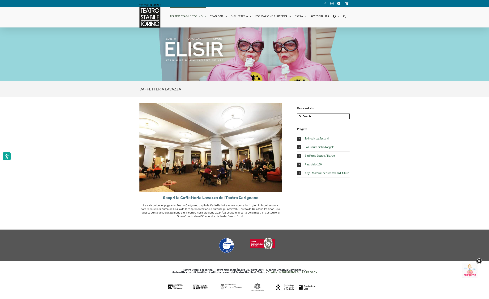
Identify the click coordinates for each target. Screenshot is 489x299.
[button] (344, 16)
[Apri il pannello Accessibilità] (7, 156)
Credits (272, 272)
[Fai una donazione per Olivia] (470, 264)
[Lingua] (336, 16)
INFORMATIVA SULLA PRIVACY (298, 272)
